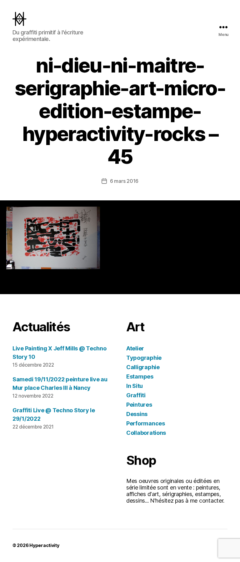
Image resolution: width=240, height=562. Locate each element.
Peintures (139, 404)
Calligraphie (143, 367)
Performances (145, 423)
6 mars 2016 (124, 181)
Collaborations (146, 432)
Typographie (144, 357)
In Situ (134, 386)
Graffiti (136, 395)
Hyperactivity (44, 545)
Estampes (139, 376)
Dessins (137, 414)
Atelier (135, 348)
